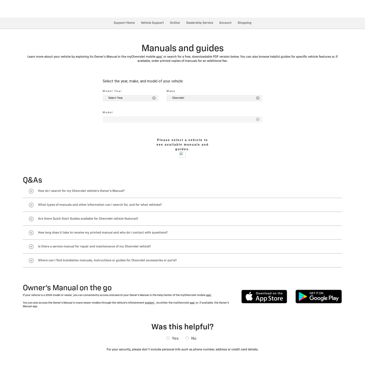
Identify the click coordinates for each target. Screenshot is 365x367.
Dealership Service (199, 23)
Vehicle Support (152, 23)
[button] (159, 56)
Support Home (124, 23)
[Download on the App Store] (264, 297)
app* (159, 56)
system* (150, 303)
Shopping (245, 23)
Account (225, 23)
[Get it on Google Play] (318, 297)
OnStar (175, 23)
